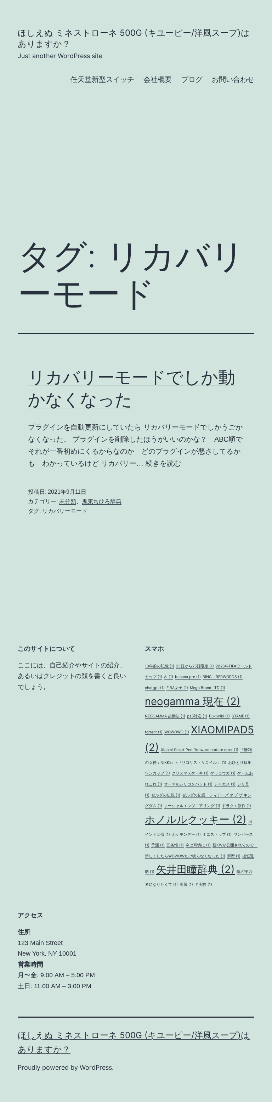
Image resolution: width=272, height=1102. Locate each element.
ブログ (192, 79)
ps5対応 (197, 716)
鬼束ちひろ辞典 (101, 501)
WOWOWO (176, 732)
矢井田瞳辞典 (195, 869)
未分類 (67, 501)
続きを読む (163, 463)
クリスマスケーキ (190, 773)
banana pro (188, 677)
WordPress (96, 1067)
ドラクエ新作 (236, 806)
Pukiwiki (219, 716)
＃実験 (203, 884)
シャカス (225, 784)
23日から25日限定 (195, 666)
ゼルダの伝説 (165, 795)
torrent (154, 732)
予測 (158, 845)
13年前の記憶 (159, 666)
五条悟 (175, 845)
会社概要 (157, 79)
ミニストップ (217, 834)
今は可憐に (198, 845)
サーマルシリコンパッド (188, 784)
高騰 (186, 884)
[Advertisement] (136, 173)
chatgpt (155, 688)
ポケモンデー (186, 834)
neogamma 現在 (192, 701)
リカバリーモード (64, 511)
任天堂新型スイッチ (102, 79)
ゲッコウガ (223, 773)
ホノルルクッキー (195, 819)
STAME (241, 716)
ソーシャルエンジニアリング (192, 806)
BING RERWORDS (223, 677)
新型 (233, 856)
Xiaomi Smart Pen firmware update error (199, 750)
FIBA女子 (177, 688)
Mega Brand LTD (207, 688)
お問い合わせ (233, 79)
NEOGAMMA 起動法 (165, 716)
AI (168, 677)
